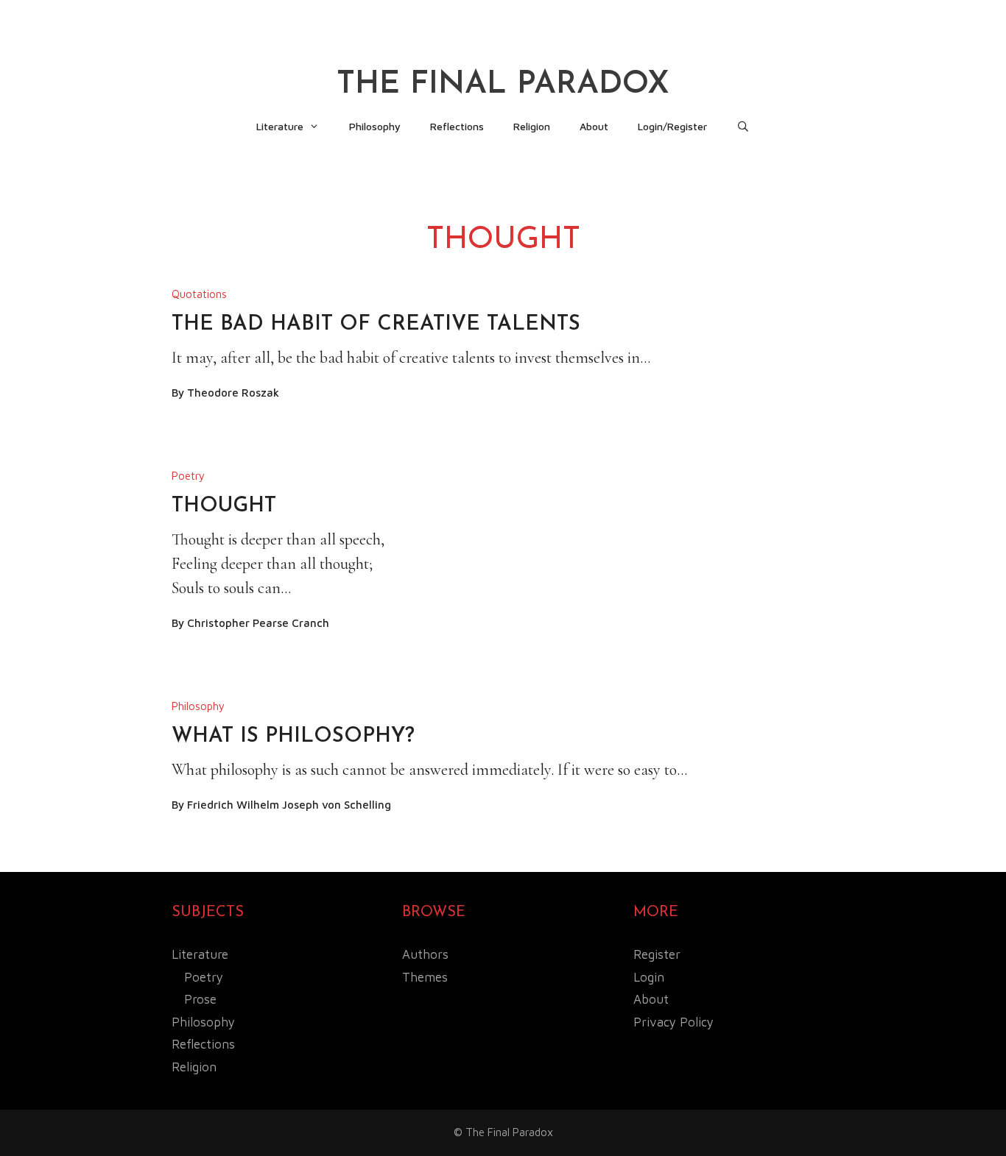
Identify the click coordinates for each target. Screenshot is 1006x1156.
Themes (425, 977)
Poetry (188, 475)
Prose (200, 999)
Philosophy (375, 126)
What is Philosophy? (293, 736)
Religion (531, 126)
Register (656, 954)
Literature (279, 126)
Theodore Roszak (233, 392)
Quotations (199, 294)
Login (648, 977)
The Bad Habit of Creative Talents (376, 324)
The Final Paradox (503, 85)
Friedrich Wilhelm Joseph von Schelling (289, 804)
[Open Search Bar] (743, 126)
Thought (224, 506)
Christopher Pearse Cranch (258, 623)
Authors (425, 954)
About (594, 126)
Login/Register (672, 126)
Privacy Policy (673, 1022)
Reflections (457, 126)
